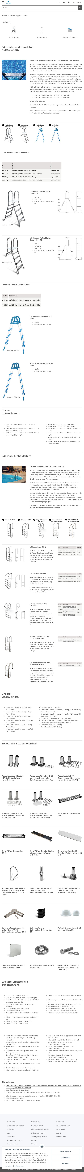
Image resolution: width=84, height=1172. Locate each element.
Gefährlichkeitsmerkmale (15, 1126)
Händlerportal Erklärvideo (40, 1129)
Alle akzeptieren (65, 1151)
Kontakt (34, 1140)
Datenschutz (19, 1166)
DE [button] (57, 2)
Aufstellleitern (14, 37)
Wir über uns (60, 1129)
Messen (58, 1133)
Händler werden (12, 1144)
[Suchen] (80, 7)
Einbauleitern (42, 37)
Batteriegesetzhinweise (15, 1140)
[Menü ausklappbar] (3, 1)
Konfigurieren (65, 1157)
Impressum (8, 1166)
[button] (64, 2)
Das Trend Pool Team (63, 1126)
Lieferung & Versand (38, 1133)
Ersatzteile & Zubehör (70, 37)
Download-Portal (37, 1126)
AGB (8, 1133)
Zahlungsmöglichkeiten (39, 1137)
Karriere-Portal (61, 1137)
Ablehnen (65, 1163)
